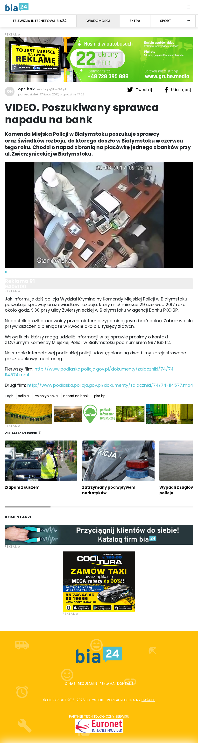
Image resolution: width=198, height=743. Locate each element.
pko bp (100, 395)
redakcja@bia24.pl (51, 89)
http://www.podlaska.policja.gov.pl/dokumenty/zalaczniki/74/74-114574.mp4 (90, 372)
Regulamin (87, 683)
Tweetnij (144, 90)
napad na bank (76, 395)
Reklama (107, 683)
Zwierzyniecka (46, 395)
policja (23, 395)
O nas (70, 683)
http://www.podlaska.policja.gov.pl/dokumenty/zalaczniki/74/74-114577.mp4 (110, 385)
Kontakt (125, 683)
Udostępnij (180, 90)
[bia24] (17, 7)
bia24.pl (148, 700)
